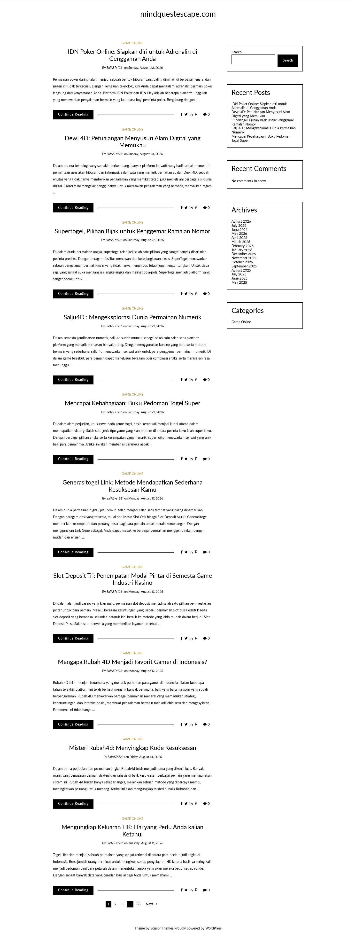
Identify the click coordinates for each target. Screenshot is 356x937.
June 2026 (240, 230)
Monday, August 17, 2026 (145, 498)
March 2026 (241, 242)
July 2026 (239, 225)
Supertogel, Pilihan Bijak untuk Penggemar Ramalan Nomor (132, 231)
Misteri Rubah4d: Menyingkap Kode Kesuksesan (132, 748)
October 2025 (242, 262)
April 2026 (239, 238)
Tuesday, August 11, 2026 (145, 843)
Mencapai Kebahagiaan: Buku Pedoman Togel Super (132, 403)
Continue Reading (73, 114)
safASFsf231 (115, 68)
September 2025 (244, 266)
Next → (151, 904)
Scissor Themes (161, 928)
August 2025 (241, 270)
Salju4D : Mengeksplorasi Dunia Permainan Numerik (132, 317)
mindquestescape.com (178, 14)
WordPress (213, 928)
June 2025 (240, 278)
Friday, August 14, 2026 (146, 757)
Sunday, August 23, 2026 (145, 68)
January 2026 (242, 250)
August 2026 (241, 221)
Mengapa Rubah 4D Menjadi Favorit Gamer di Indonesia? (132, 662)
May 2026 (239, 233)
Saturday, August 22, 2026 (145, 240)
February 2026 (243, 246)
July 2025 (239, 274)
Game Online (133, 43)
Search (237, 52)
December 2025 (244, 254)
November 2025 (244, 258)
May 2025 (239, 282)
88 (138, 904)
